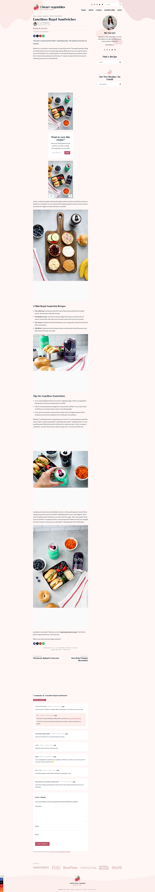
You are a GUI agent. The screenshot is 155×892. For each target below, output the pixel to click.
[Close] (102, 426)
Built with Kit (91, 464)
